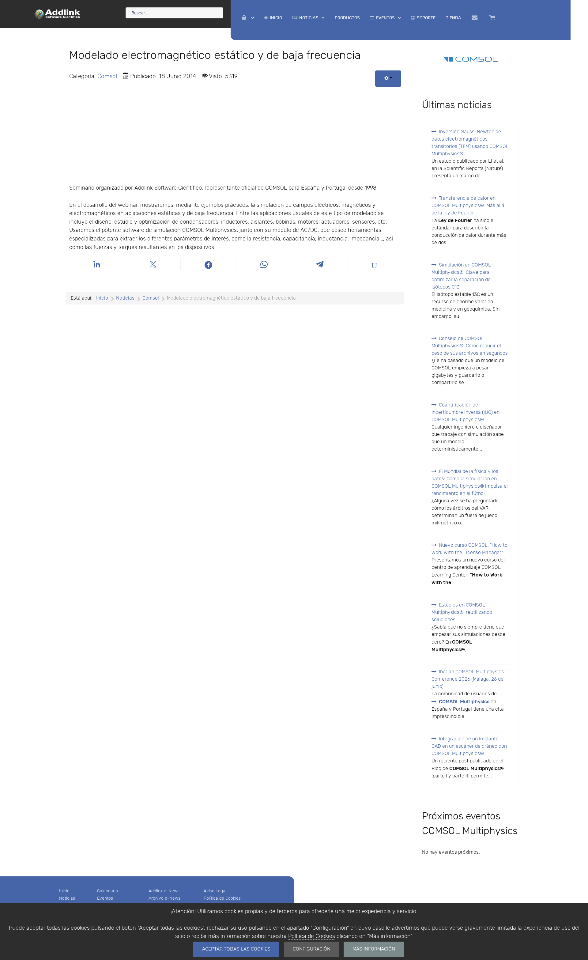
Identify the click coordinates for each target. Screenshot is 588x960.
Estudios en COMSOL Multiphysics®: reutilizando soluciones (462, 612)
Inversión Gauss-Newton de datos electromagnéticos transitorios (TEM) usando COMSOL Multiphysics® (470, 143)
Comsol (107, 76)
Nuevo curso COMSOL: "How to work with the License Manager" (469, 549)
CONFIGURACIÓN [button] (311, 949)
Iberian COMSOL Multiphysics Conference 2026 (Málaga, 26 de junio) (468, 679)
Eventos (105, 898)
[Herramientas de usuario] (388, 78)
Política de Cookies (311, 936)
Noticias (67, 898)
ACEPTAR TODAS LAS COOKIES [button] (236, 949)
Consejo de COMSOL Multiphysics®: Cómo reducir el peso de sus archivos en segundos (470, 346)
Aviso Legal (215, 891)
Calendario (107, 891)
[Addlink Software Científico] (57, 13)
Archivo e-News (164, 898)
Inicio (64, 891)
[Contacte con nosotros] (475, 18)
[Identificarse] (248, 18)
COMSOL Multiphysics (464, 702)
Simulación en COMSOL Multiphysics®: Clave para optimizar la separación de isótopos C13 (461, 276)
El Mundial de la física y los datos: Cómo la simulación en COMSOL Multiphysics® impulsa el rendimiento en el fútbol (470, 483)
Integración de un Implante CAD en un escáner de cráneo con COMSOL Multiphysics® (469, 746)
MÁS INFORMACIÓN (373, 949)
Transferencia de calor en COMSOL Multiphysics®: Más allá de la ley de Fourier (468, 205)
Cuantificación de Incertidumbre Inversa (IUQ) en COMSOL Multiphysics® (465, 412)
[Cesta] (493, 18)
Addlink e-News (164, 891)
